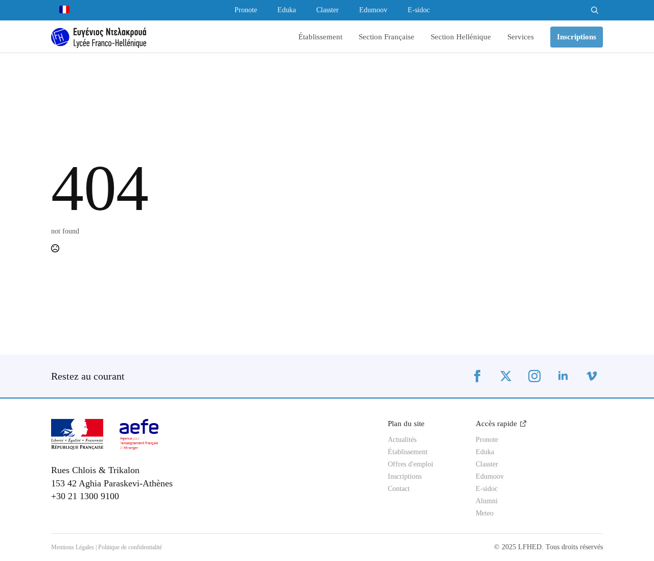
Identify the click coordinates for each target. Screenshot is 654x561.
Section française (386, 37)
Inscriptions (405, 476)
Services (520, 37)
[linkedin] (563, 376)
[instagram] (534, 376)
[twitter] (506, 376)
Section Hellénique (461, 37)
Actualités (402, 439)
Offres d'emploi (410, 464)
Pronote (246, 10)
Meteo (485, 513)
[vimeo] (591, 376)
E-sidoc (419, 10)
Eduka (286, 10)
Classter (327, 10)
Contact (399, 489)
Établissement (320, 37)
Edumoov (373, 10)
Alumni (487, 501)
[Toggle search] (595, 10)
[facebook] (477, 376)
